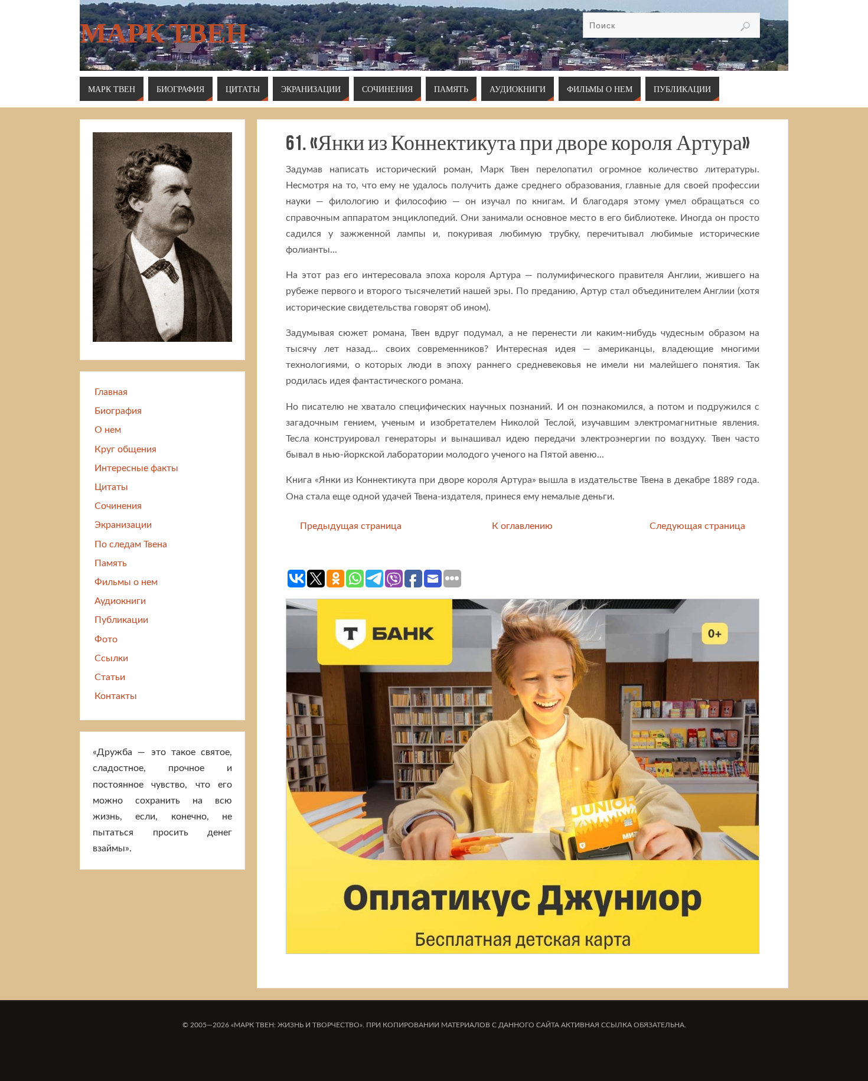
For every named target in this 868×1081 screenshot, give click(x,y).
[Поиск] (745, 26)
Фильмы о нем (126, 582)
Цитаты (111, 487)
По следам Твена (130, 544)
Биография (118, 411)
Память (110, 563)
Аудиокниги (120, 601)
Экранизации (123, 525)
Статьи (109, 677)
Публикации (121, 620)
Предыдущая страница (351, 526)
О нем (107, 430)
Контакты (115, 696)
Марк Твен (163, 33)
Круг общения (125, 449)
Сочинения (118, 506)
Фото (106, 639)
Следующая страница (697, 526)
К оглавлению (522, 526)
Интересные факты (136, 468)
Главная (111, 392)
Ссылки (111, 658)
